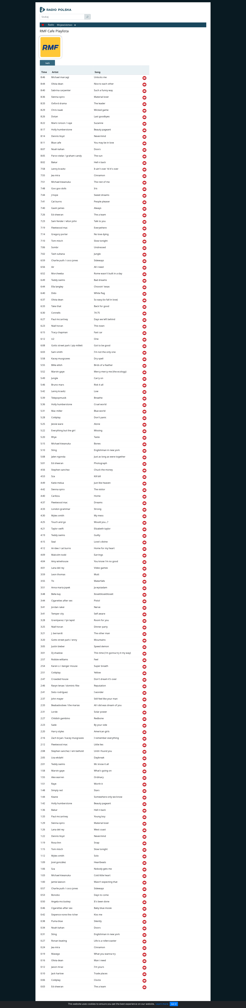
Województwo (64, 24)
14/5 (47, 63)
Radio (51, 24)
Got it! (174, 1004)
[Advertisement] (149, 14)
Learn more (162, 1003)
